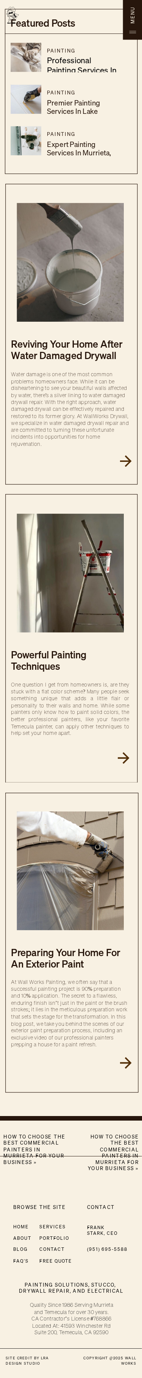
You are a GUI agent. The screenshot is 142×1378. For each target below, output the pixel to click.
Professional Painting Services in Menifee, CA (82, 70)
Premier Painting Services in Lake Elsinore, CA (73, 111)
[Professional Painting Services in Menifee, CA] (26, 57)
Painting (61, 51)
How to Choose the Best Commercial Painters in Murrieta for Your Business (113, 1153)
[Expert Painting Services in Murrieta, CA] (26, 140)
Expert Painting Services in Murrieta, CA (79, 152)
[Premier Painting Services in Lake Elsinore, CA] (26, 99)
